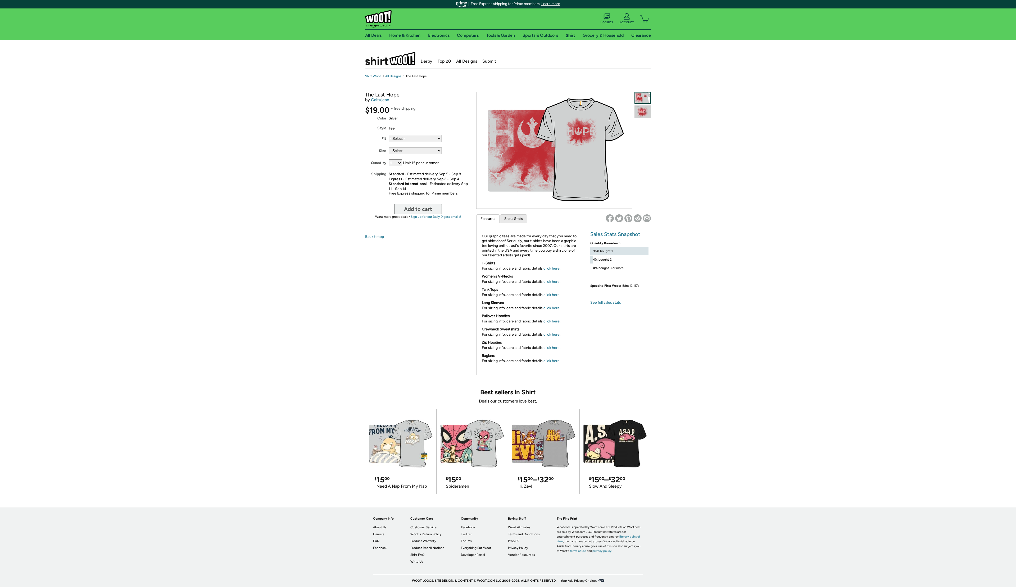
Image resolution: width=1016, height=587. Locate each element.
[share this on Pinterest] (628, 218)
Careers (378, 534)
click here (551, 268)
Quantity (378, 163)
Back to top (374, 236)
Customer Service (423, 527)
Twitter (466, 534)
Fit (384, 138)
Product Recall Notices (427, 548)
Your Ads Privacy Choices (579, 581)
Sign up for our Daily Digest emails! (436, 217)
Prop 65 (513, 541)
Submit (489, 61)
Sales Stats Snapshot (615, 234)
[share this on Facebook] (610, 218)
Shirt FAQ (417, 555)
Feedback (380, 548)
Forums (606, 22)
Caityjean (380, 99)
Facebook (468, 527)
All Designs (466, 61)
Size (382, 151)
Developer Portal (473, 555)
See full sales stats (605, 302)
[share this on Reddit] (638, 218)
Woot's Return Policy (425, 534)
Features (487, 218)
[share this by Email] (647, 218)
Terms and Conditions (524, 534)
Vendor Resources (521, 555)
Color (381, 118)
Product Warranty (423, 541)
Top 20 (444, 61)
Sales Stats (513, 218)
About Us (380, 527)
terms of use (578, 551)
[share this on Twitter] (619, 218)
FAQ (376, 541)
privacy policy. (602, 551)
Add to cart (418, 209)
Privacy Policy (518, 548)
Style (381, 128)
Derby (426, 61)
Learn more (550, 4)
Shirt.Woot (390, 58)
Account (626, 22)
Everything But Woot (476, 548)
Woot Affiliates (519, 527)
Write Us (416, 561)
